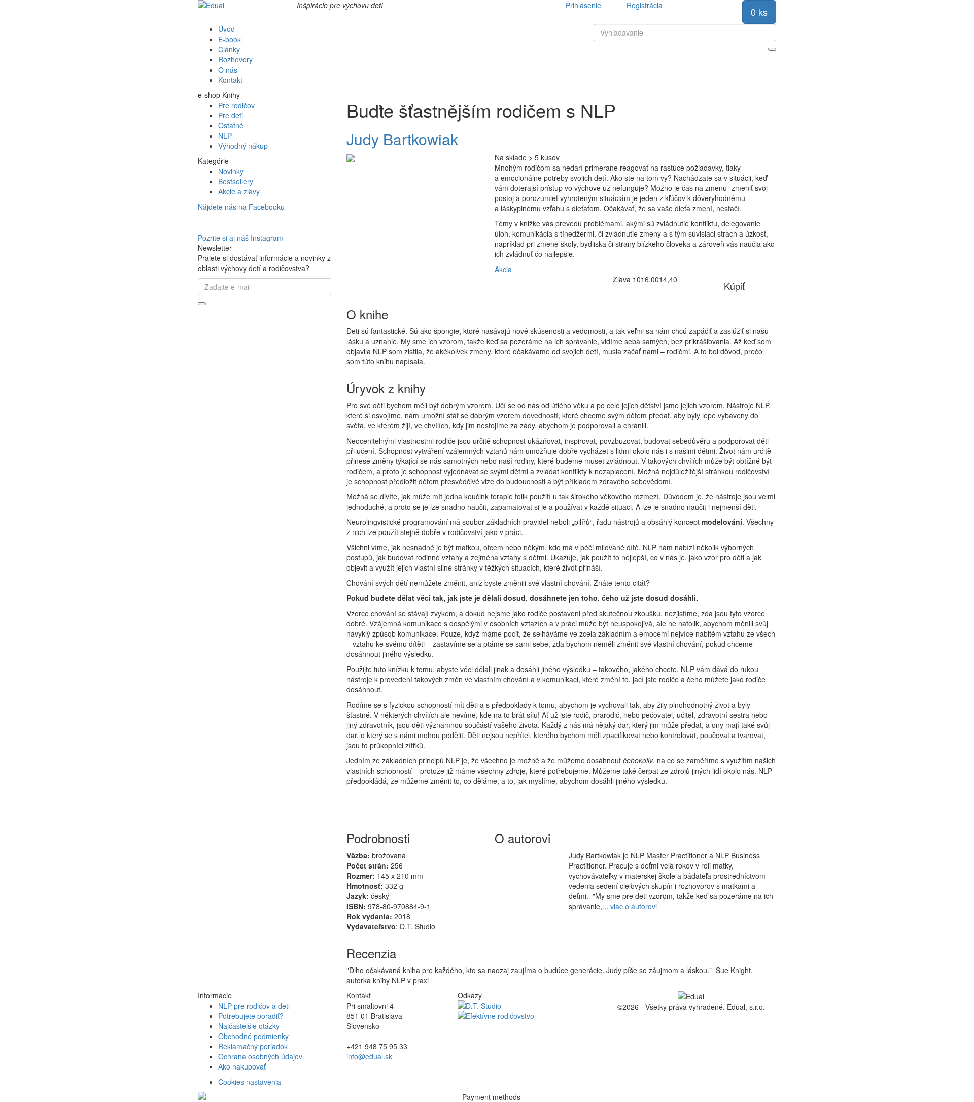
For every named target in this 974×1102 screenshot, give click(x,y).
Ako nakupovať (242, 1066)
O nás (227, 69)
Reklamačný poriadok (253, 1046)
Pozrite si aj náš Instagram (240, 237)
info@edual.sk (369, 1056)
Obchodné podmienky (253, 1036)
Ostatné (231, 125)
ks (759, 11)
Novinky (231, 171)
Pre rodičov (236, 105)
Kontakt (230, 80)
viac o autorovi (633, 906)
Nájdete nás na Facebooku (241, 207)
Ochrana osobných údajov (260, 1056)
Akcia (503, 269)
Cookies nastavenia (249, 1082)
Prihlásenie (583, 5)
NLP (225, 135)
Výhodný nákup (243, 146)
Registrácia (645, 5)
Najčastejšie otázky (249, 1026)
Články (229, 49)
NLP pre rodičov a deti (254, 1005)
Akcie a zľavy (239, 191)
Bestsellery (235, 181)
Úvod (226, 29)
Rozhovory (235, 59)
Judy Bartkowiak (402, 139)
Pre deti (230, 115)
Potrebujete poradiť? (251, 1016)
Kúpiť (734, 285)
